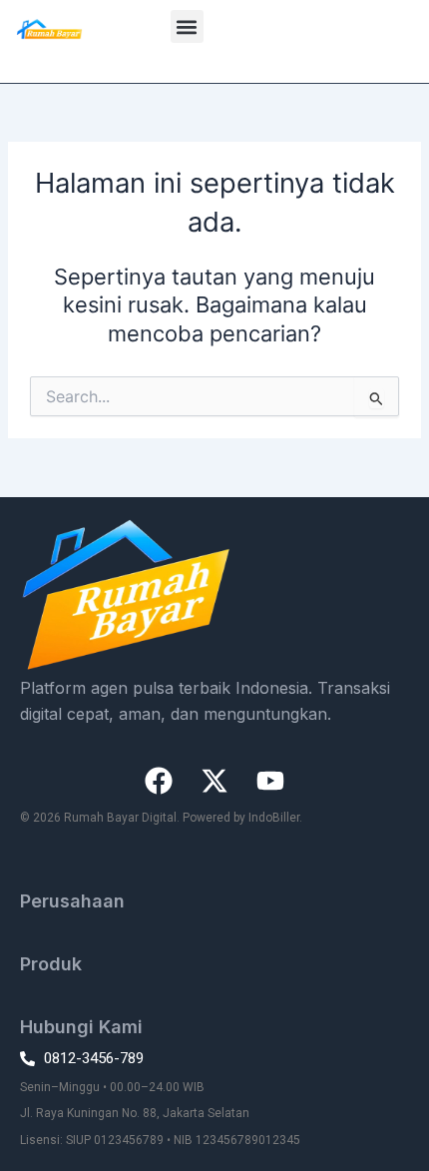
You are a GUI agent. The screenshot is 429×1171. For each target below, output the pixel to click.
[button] (187, 26)
